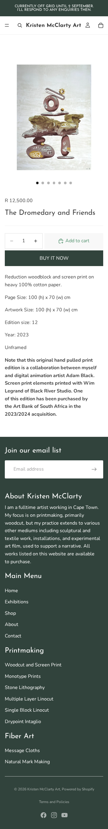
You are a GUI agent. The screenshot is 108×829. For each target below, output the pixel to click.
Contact (13, 636)
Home (11, 590)
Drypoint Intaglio (23, 721)
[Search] (19, 25)
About (11, 624)
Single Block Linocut (27, 710)
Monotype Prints (23, 676)
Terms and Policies (54, 801)
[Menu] (7, 25)
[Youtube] (64, 815)
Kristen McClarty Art (43, 789)
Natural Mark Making (27, 761)
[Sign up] (94, 469)
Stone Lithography (25, 687)
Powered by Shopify (78, 789)
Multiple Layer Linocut (29, 699)
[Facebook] (43, 815)
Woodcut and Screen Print (33, 665)
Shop (10, 613)
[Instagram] (54, 815)
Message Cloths (22, 750)
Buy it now (54, 258)
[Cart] (100, 25)
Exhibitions (16, 602)
